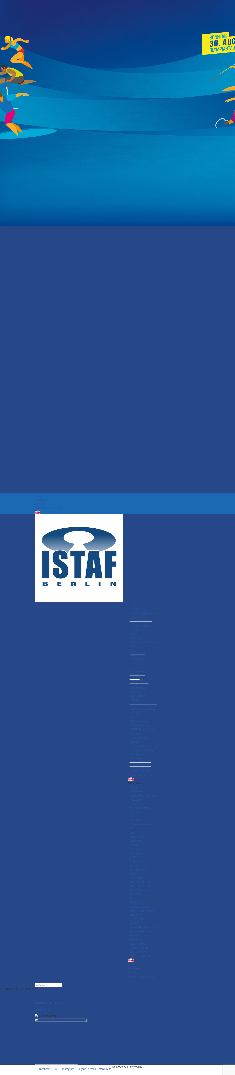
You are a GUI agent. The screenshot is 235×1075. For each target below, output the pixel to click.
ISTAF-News (138, 609)
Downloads (137, 758)
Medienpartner (139, 721)
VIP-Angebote (139, 688)
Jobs (133, 650)
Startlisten (137, 667)
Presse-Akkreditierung (144, 746)
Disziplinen (137, 659)
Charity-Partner (140, 725)
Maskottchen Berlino (143, 708)
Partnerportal (139, 737)
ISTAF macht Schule (142, 700)
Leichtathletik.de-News (144, 613)
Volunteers (137, 638)
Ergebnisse (137, 630)
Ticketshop (137, 680)
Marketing (137, 733)
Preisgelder (137, 671)
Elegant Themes (86, 1069)
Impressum (41, 500)
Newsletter (137, 617)
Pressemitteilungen (142, 750)
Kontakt (39, 504)
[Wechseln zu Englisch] (117, 512)
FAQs (134, 646)
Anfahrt (135, 692)
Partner (135, 717)
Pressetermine (139, 754)
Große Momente (140, 767)
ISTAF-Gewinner (140, 771)
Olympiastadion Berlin (144, 642)
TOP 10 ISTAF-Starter (143, 775)
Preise (134, 684)
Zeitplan (136, 663)
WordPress (104, 1069)
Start (38, 495)
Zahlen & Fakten (140, 626)
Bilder (134, 634)
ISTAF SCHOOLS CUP (143, 704)
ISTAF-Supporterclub (143, 729)
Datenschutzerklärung (48, 508)
